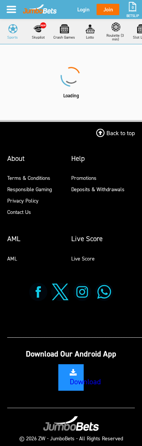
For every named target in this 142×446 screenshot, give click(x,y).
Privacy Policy (23, 200)
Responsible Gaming (29, 189)
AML (12, 258)
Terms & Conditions (28, 178)
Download (85, 381)
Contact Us (19, 212)
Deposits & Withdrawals (98, 189)
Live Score (83, 258)
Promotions (84, 178)
